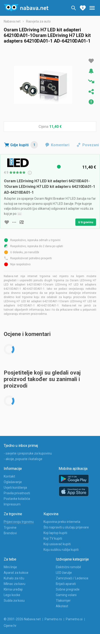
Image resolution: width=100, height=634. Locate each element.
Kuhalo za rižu (14, 578)
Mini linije (10, 567)
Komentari (60, 145)
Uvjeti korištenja (15, 487)
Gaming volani (66, 595)
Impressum (12, 504)
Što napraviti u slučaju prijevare (66, 527)
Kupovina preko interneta (61, 522)
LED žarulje (64, 572)
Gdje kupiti (22, 145)
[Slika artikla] (21, 222)
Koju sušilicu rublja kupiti (61, 549)
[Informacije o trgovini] (14, 222)
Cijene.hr (10, 625)
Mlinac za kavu (14, 584)
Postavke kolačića (17, 499)
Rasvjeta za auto (38, 21)
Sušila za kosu (14, 600)
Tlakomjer (63, 600)
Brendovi (10, 533)
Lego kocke (12, 595)
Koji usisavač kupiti (57, 544)
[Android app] (74, 479)
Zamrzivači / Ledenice (72, 578)
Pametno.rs (53, 619)
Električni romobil (68, 567)
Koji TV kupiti (52, 538)
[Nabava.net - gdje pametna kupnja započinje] (26, 8)
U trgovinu (85, 222)
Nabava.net (12, 21)
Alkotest (62, 606)
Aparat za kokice (16, 572)
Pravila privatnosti (17, 493)
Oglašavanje (13, 482)
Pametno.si (74, 619)
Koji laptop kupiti (55, 533)
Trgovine (10, 527)
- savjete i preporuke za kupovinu (28, 453)
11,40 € (55, 126)
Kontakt (9, 476)
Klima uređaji (13, 589)
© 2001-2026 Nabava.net (22, 619)
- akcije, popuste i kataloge (23, 459)
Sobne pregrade (68, 589)
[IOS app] (74, 491)
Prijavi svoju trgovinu (19, 522)
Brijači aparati (66, 584)
